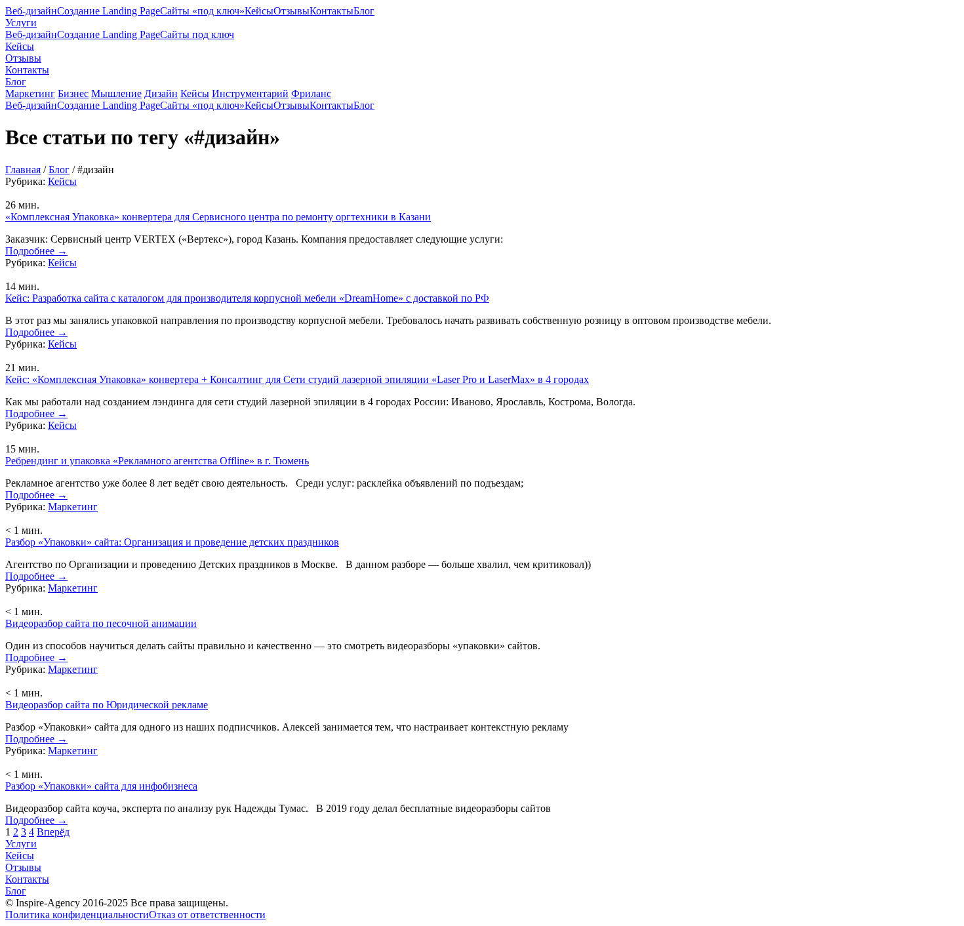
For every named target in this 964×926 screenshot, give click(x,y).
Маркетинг (30, 93)
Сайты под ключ (197, 34)
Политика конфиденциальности (77, 914)
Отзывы (291, 10)
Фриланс (311, 93)
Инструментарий (250, 93)
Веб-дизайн (31, 10)
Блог (363, 10)
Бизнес (73, 93)
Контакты (331, 10)
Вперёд (53, 831)
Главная (23, 169)
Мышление (116, 93)
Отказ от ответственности (207, 914)
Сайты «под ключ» (202, 10)
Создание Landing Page (108, 10)
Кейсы (259, 10)
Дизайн (161, 93)
